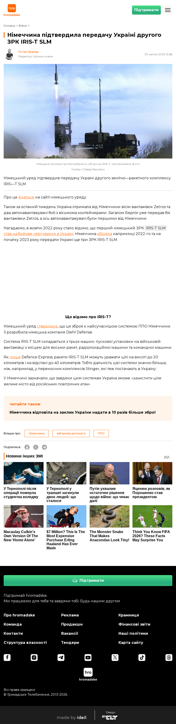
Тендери (70, 642)
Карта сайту (130, 642)
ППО (101, 433)
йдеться (26, 197)
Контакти (13, 633)
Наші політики (133, 633)
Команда (13, 624)
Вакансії (69, 633)
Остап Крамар (28, 51)
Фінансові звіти (134, 624)
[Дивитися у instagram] (34, 657)
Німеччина (36, 433)
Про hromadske (19, 615)
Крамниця (128, 615)
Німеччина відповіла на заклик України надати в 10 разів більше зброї (83, 412)
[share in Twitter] (35, 447)
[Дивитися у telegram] (61, 657)
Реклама (70, 615)
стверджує (47, 326)
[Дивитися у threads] (168, 657)
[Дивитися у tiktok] (141, 657)
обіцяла (104, 234)
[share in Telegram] (44, 447)
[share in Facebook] (27, 447)
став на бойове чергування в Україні (39, 234)
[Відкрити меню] (167, 10)
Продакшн (72, 624)
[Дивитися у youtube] (88, 657)
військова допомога (71, 433)
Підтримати (146, 10)
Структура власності (25, 642)
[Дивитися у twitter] (115, 657)
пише (15, 357)
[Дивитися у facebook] (7, 657)
